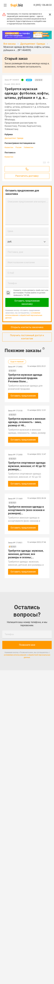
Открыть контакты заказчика (27, 327)
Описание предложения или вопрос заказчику (28, 201)
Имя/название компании (21, 262)
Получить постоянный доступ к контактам (27, 337)
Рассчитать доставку (27, 176)
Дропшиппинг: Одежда (14, 138)
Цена (10, 231)
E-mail (11, 272)
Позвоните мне (27, 645)
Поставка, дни (15, 252)
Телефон (12, 283)
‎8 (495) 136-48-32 (43, 5)
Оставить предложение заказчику (27, 302)
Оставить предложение (23, 395)
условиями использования (15, 655)
